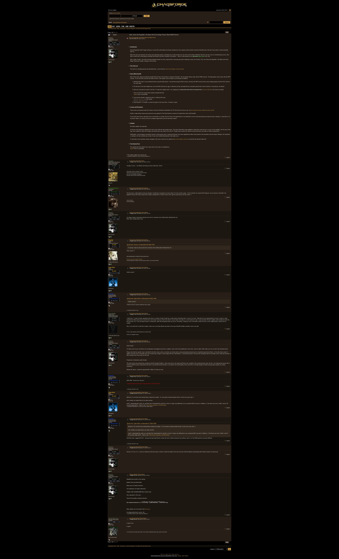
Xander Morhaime (113, 518)
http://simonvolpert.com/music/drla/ (175, 69)
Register (131, 26)
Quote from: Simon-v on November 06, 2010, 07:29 (140, 244)
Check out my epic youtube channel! (134, 259)
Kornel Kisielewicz (113, 188)
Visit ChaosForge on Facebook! (120, 22)
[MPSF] (111, 264)
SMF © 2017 (168, 554)
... (116, 32)
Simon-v (110, 37)
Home (109, 26)
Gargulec (110, 161)
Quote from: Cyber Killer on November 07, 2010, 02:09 (141, 423)
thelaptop (111, 294)
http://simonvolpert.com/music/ (181, 139)
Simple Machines (175, 554)
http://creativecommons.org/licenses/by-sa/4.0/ (202, 110)
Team (122, 26)
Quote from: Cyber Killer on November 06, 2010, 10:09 (141, 298)
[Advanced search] (207, 22)
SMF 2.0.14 (162, 554)
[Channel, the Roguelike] (111, 338)
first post (147, 509)
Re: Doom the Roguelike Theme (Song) (138, 188)
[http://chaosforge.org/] (111, 209)
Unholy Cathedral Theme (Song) (136, 474)
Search (118, 26)
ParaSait (110, 240)
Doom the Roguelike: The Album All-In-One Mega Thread (142, 37)
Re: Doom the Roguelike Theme (136, 160)
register (118, 13)
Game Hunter (112, 313)
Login (126, 26)
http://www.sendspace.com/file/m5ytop (156, 405)
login (114, 13)
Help (113, 26)
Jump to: (212, 549)
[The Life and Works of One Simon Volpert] (111, 62)
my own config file (207, 89)
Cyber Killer (111, 267)
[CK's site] (111, 291)
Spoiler (135, 94)
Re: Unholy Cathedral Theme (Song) (137, 518)
